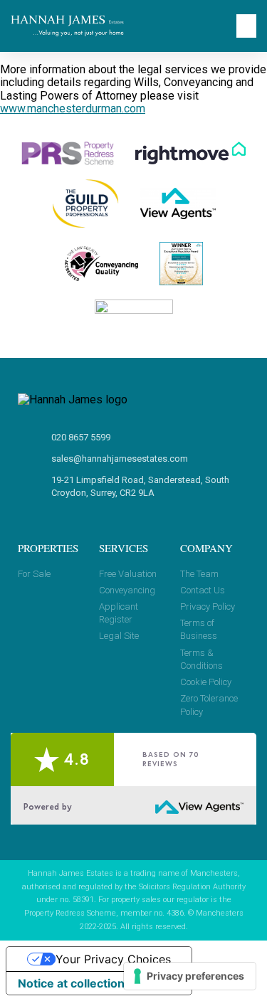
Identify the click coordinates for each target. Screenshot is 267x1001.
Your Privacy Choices (113, 959)
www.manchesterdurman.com (72, 108)
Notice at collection (71, 983)
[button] (246, 26)
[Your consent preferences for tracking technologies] (190, 976)
